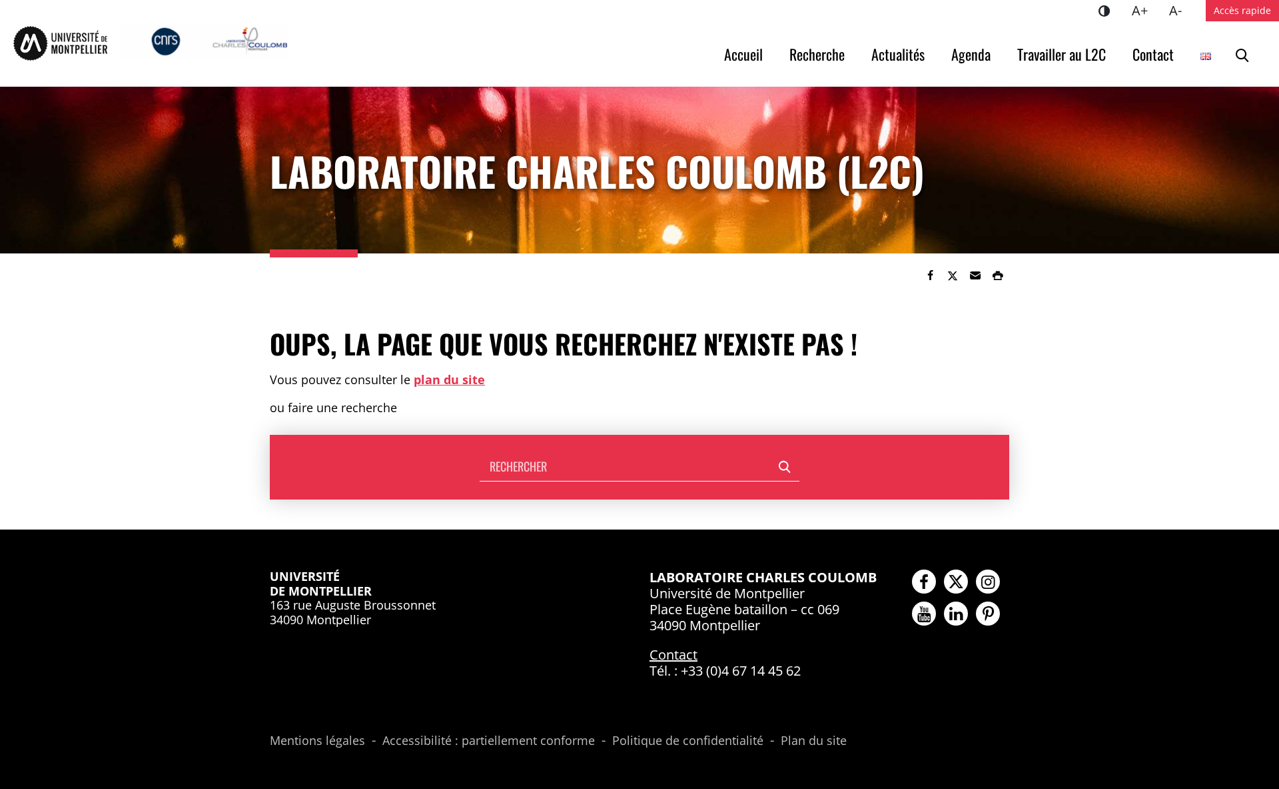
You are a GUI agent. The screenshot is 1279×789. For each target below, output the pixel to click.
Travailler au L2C (1061, 54)
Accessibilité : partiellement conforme (488, 741)
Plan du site (814, 741)
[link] (930, 275)
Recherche (817, 54)
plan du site (449, 379)
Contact (1153, 54)
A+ (1145, 10)
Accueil (743, 54)
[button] (975, 275)
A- (1180, 10)
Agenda (971, 54)
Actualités (898, 54)
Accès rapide (1242, 10)
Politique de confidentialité (687, 741)
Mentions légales (317, 741)
